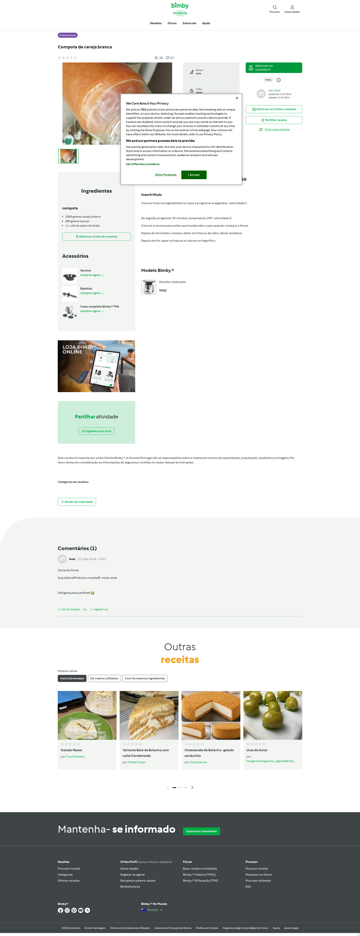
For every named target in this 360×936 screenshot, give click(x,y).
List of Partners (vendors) (143, 164)
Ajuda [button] (206, 23)
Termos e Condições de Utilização (130, 928)
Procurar (252, 862)
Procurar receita (69, 868)
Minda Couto (137, 762)
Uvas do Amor (257, 750)
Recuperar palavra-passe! (137, 880)
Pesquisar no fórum (259, 874)
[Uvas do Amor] (272, 715)
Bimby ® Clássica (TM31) (199, 874)
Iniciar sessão (129, 868)
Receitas (63, 862)
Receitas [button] (156, 23)
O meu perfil (146, 862)
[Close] (237, 98)
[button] (275, 9)
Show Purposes (166, 174)
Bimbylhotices (130, 886)
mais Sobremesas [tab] (72, 678)
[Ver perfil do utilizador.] (261, 93)
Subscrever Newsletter (201, 831)
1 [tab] (174, 787)
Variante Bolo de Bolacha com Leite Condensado (146, 753)
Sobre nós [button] (189, 23)
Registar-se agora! (132, 874)
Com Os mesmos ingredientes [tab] (145, 678)
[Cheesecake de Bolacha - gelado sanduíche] (211, 715)
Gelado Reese (71, 750)
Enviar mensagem (95, 928)
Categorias (65, 874)
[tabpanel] (180, 741)
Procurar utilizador (258, 880)
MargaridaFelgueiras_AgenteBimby (270, 761)
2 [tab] (180, 787)
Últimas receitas (69, 880)
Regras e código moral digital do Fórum (245, 928)
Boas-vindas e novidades (200, 868)
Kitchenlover (198, 762)
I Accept (194, 175)
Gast (277, 90)
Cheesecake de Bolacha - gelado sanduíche (209, 753)
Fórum (187, 862)
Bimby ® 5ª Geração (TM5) (200, 880)
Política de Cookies (207, 928)
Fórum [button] (172, 23)
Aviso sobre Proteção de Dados (172, 928)
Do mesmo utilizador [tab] (104, 678)
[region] (181, 139)
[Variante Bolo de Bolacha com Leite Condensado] (149, 715)
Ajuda (276, 928)
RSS (248, 886)
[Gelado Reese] (87, 715)
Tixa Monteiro (75, 756)
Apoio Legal (291, 928)
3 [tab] (186, 787)
